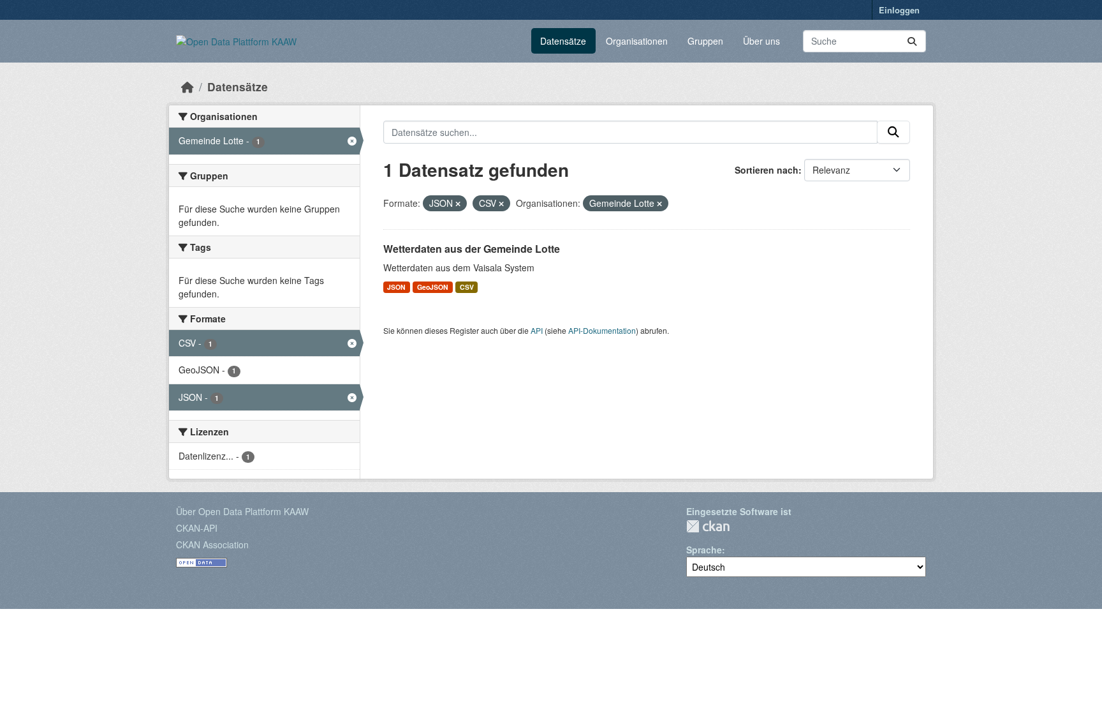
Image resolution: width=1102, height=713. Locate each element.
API (537, 330)
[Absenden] (912, 41)
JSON (396, 287)
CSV (467, 287)
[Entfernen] (457, 204)
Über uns (761, 40)
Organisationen (637, 40)
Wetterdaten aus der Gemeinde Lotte (471, 248)
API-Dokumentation (602, 330)
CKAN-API (196, 528)
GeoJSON (432, 287)
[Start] (187, 86)
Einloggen (899, 10)
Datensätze (563, 40)
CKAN (708, 526)
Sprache (704, 549)
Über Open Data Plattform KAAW (242, 511)
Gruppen (705, 40)
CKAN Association (212, 544)
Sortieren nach (766, 169)
